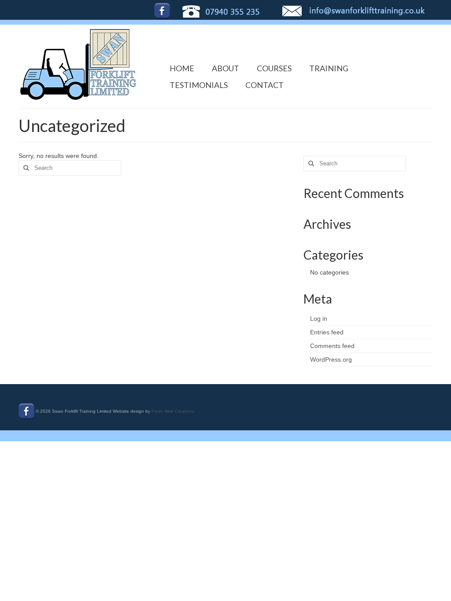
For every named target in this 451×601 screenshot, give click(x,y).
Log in (318, 318)
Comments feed (332, 345)
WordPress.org (331, 359)
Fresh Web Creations (173, 411)
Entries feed (327, 332)
